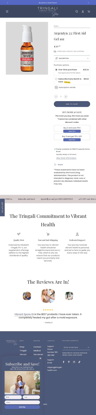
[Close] (40, 358)
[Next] (85, 296)
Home (56, 26)
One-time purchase (67, 69)
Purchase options (61, 65)
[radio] (56, 69)
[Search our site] (77, 11)
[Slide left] (8, 3)
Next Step (22, 407)
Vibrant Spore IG (24, 314)
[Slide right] (88, 3)
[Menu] (7, 11)
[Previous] (11, 296)
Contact (37, 347)
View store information (66, 158)
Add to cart (72, 104)
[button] (2, 207)
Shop (22, 347)
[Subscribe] (88, 347)
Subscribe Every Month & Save (69, 80)
